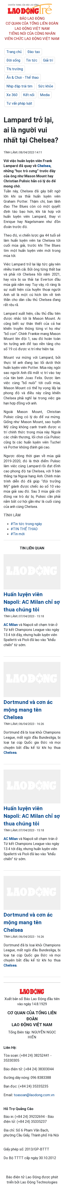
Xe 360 (11, 95)
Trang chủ (14, 52)
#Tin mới (18, 534)
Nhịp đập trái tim (19, 86)
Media (45, 95)
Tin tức (31, 60)
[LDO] (32, 572)
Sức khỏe (45, 86)
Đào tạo (33, 52)
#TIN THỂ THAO (24, 529)
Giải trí (48, 60)
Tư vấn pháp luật (19, 103)
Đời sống (13, 60)
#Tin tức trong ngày (26, 524)
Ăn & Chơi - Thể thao (22, 77)
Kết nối (28, 95)
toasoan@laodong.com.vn (34, 1095)
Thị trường (14, 69)
